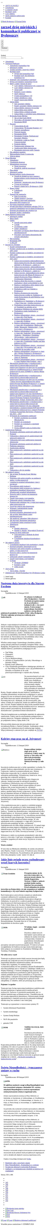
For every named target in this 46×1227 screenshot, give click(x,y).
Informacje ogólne (16, 68)
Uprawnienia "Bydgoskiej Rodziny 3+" (28, 128)
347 (6, 1187)
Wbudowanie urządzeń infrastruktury (23, 492)
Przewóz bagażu (20, 132)
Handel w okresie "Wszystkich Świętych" (29, 530)
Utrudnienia (9, 8)
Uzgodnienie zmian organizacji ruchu (23, 522)
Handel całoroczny (21, 528)
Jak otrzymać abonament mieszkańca (23, 520)
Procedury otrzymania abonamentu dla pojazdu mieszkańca (27, 236)
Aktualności (9, 62)
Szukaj (3, 55)
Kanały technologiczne (18, 247)
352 (6, 1197)
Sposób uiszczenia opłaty (23, 223)
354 (6, 1201)
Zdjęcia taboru (15, 156)
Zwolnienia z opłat (20, 227)
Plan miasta (14, 170)
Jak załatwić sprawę (12, 472)
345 (6, 1183)
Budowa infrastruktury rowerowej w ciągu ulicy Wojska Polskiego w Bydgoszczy (29, 352)
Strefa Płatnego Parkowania (15, 214)
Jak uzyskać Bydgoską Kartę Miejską (23, 474)
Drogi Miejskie (10, 158)
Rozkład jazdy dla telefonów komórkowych (24, 77)
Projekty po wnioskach (22, 422)
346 (6, 1185)
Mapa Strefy (14, 218)
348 (6, 1189)
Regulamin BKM (20, 122)
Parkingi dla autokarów (18, 194)
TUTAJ (39, 730)
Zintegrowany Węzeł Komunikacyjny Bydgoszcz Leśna (25, 573)
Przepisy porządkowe (21, 130)
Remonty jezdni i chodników (20, 212)
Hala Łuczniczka (20, 196)
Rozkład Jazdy (15, 72)
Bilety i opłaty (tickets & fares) (20, 84)
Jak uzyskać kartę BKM (22, 118)
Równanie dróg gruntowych (20, 202)
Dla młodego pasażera (17, 152)
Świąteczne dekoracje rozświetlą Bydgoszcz (21, 1167)
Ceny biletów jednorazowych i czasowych (29, 86)
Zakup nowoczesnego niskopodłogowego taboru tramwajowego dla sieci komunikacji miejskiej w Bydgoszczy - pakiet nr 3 (29, 263)
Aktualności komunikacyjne (20, 66)
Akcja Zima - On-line (17, 571)
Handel (12, 526)
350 (6, 1193)
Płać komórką (15, 239)
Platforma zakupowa (17, 446)
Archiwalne (18, 426)
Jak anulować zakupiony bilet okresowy (24, 518)
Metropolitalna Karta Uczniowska (22, 154)
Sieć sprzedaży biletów (22, 104)
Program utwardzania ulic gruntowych (23, 210)
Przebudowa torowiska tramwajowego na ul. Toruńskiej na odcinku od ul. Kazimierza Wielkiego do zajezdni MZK (29, 307)
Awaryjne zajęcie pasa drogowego (22, 506)
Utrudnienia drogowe (17, 162)
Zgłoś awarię (18, 567)
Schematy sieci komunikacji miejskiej (23, 80)
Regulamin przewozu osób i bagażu (27, 150)
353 (6, 1199)
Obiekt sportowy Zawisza (23, 198)
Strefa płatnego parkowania (15, 16)
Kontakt (8, 18)
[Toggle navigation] (2, 2)
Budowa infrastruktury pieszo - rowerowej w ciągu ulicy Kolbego (29, 320)
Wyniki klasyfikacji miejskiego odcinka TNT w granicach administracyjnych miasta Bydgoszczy (27, 207)
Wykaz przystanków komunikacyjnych (23, 82)
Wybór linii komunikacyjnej (24, 74)
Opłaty (12, 220)
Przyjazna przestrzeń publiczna (21, 204)
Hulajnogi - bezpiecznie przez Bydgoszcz (29, 182)
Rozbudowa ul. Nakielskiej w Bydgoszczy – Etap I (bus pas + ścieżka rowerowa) (29, 302)
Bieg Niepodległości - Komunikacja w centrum (22, 1165)
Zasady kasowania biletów (23, 100)
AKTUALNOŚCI (11, 6)
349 (6, 1191)
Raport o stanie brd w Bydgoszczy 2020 (28, 186)
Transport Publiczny (12, 64)
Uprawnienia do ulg (21, 126)
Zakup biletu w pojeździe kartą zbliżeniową (29, 114)
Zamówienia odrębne (17, 448)
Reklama (13, 476)
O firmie (13, 561)
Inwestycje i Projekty (12, 245)
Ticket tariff (18, 90)
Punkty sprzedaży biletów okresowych (28, 106)
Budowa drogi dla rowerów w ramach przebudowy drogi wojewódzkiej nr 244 (28, 282)
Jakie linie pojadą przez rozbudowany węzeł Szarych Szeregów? (22, 861)
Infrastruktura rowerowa (18, 164)
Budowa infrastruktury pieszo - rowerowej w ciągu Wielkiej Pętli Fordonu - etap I (29, 360)
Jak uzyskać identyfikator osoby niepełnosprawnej (21, 515)
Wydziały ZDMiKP (21, 563)
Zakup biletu (14, 102)
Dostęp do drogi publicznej (19, 532)
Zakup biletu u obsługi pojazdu (25, 112)
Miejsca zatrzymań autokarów (24, 200)
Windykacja (14, 524)
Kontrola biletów (20, 144)
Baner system (14, 188)
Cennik (16, 225)
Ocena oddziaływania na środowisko (27, 428)
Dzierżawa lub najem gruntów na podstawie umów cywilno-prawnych (25, 479)
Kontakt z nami (19, 565)
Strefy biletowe (19, 94)
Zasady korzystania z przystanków (22, 498)
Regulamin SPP (15, 241)
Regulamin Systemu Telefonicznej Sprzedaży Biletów (26, 137)
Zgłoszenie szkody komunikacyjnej (22, 500)
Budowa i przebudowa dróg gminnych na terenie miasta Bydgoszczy (29, 286)
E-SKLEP (13, 243)
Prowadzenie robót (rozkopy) (20, 486)
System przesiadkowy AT (23, 96)
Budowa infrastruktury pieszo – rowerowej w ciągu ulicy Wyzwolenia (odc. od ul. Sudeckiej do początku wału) (29, 347)
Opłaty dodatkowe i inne (23, 98)
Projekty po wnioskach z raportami (26, 424)
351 (6, 1195)
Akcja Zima (9, 569)
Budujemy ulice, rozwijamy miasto (17, 1163)
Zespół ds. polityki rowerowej (24, 168)
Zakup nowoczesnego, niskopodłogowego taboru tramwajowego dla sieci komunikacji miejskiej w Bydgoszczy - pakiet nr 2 (29, 269)
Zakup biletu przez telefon (23, 110)
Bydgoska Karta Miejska (18, 116)
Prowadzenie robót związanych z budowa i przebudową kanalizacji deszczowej (25, 489)
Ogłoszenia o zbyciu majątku (20, 470)
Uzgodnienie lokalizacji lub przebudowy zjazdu (26, 545)
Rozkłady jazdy (10, 12)
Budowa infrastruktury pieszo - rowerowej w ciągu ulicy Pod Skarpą (29, 316)
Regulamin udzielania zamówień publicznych (26, 432)
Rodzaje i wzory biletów (23, 92)
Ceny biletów (10, 14)
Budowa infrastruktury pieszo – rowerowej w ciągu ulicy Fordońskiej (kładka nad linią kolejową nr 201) (29, 341)
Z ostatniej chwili (11, 10)
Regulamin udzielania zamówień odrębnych (25, 444)
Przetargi (13, 434)
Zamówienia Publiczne (13, 430)
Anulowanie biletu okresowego (25, 148)
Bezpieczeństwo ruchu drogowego (22, 174)
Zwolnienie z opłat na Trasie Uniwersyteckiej (24, 141)
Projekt (16, 192)
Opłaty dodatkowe (20, 229)
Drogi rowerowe (20, 166)
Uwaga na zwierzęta (21, 184)
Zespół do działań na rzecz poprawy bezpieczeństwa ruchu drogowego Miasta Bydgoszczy (28, 178)
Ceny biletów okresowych (23, 88)
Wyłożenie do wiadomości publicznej (23, 416)
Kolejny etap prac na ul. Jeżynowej (21, 738)
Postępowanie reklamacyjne (24, 146)
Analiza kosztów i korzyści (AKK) (22, 70)
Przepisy (13, 124)
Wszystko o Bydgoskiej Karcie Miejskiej (28, 120)
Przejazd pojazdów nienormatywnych (23, 512)
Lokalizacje (18, 190)
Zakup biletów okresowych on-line (26, 108)
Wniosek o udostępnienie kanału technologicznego (21, 509)
